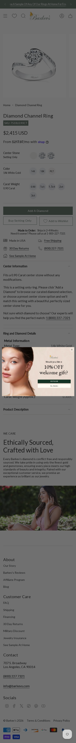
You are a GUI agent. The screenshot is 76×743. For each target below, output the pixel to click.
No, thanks (54, 386)
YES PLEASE (54, 381)
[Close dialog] (71, 349)
